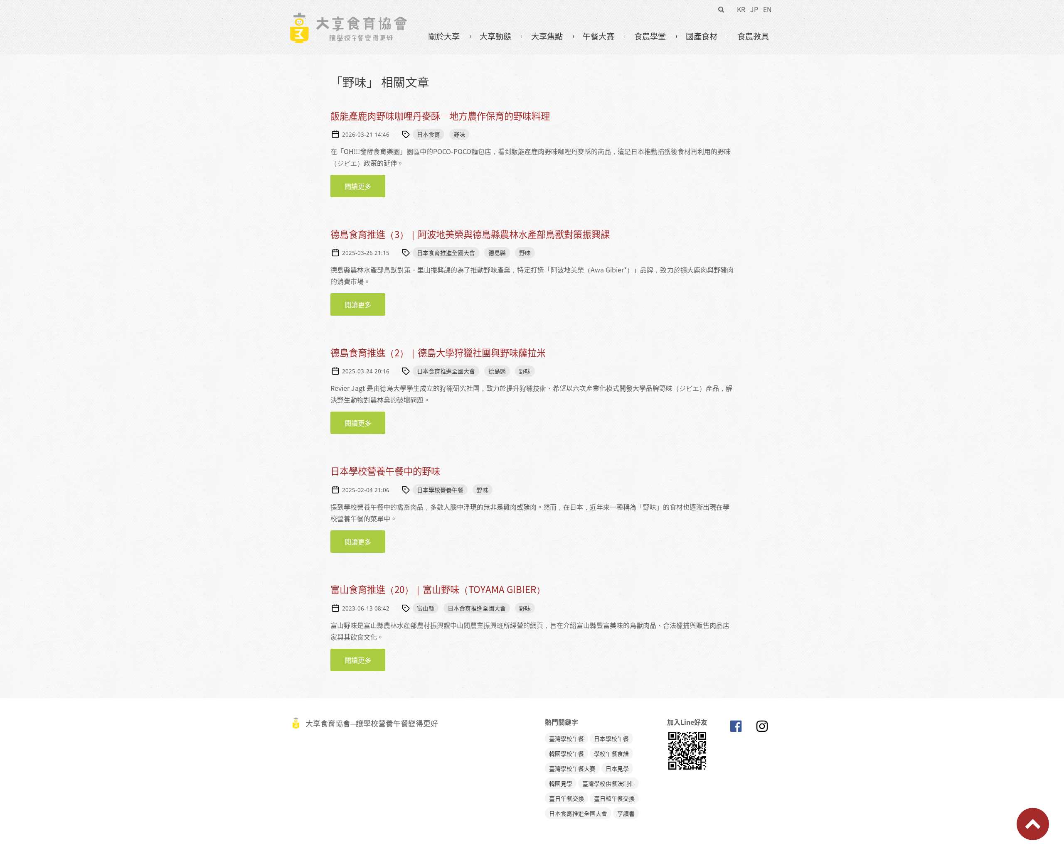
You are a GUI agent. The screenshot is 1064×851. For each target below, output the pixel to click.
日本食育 (428, 134)
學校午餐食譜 (611, 753)
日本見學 (617, 768)
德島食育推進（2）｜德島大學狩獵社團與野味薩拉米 (438, 352)
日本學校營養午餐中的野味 (385, 471)
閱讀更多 (365, 186)
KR (741, 9)
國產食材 (701, 36)
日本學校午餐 (611, 738)
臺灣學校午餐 (566, 738)
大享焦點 (547, 36)
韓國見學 (560, 783)
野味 (459, 134)
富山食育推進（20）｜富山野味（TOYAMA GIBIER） (437, 589)
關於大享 (444, 36)
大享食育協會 (735, 728)
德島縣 (497, 252)
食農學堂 (650, 36)
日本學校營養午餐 (440, 490)
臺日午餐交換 (566, 798)
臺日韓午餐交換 (614, 798)
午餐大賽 (598, 36)
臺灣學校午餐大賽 (572, 768)
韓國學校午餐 (566, 753)
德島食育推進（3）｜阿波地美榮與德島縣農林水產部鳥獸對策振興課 (470, 234)
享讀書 (626, 813)
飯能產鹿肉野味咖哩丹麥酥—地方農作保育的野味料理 (440, 116)
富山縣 (425, 608)
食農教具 (753, 36)
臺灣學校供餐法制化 (608, 783)
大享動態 (495, 36)
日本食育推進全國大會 (446, 252)
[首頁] (348, 17)
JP (754, 9)
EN (767, 9)
